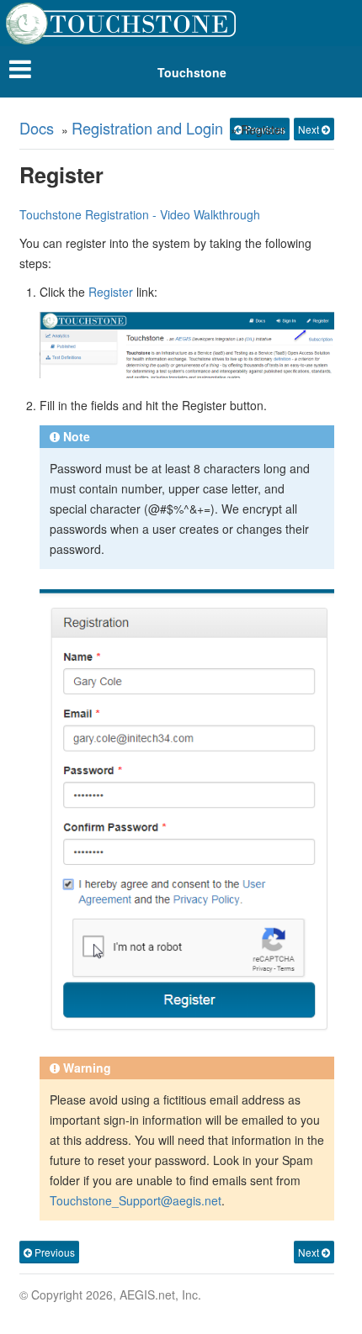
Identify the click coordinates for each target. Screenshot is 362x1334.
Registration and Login (147, 128)
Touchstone (191, 72)
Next (310, 129)
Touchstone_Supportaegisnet (135, 1200)
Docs (36, 128)
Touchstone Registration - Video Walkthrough (139, 214)
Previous (53, 1252)
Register (110, 291)
